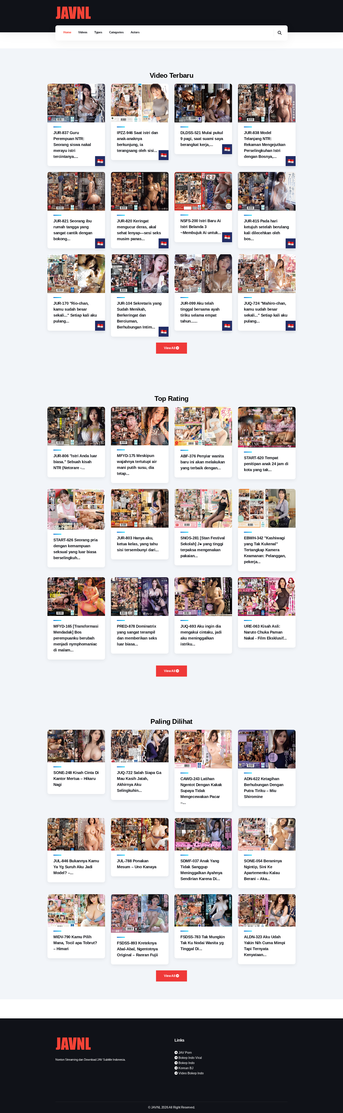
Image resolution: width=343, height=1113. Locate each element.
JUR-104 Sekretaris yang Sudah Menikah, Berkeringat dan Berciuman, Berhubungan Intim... (139, 315)
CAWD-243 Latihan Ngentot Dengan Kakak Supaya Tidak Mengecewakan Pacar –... (201, 791)
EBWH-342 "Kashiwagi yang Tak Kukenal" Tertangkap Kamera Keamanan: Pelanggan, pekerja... (265, 550)
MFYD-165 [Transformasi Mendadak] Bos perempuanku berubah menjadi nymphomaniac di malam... (75, 638)
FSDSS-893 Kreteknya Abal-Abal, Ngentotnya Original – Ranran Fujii (137, 949)
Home (67, 32)
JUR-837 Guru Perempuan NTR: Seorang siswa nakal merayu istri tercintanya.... (72, 145)
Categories (116, 32)
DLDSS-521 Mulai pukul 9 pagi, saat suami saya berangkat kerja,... (201, 139)
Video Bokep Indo (191, 1073)
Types (98, 32)
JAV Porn (185, 1052)
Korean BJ (185, 1068)
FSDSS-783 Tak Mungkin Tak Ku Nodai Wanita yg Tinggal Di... (202, 943)
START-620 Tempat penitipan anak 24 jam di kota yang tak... (266, 464)
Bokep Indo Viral (190, 1057)
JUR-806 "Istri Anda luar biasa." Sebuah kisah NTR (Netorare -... (75, 462)
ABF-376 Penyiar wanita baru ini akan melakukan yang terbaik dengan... (202, 462)
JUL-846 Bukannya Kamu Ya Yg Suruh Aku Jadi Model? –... (76, 867)
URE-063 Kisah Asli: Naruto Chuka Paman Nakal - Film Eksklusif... (265, 632)
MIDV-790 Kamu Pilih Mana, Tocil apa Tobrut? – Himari (75, 943)
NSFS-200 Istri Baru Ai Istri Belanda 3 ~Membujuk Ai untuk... (200, 227)
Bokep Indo (186, 1063)
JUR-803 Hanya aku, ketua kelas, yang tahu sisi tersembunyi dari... (138, 544)
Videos (82, 32)
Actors (135, 32)
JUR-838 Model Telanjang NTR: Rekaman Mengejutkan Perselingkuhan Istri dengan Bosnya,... (264, 145)
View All (170, 348)
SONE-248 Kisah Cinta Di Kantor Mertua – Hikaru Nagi (76, 778)
